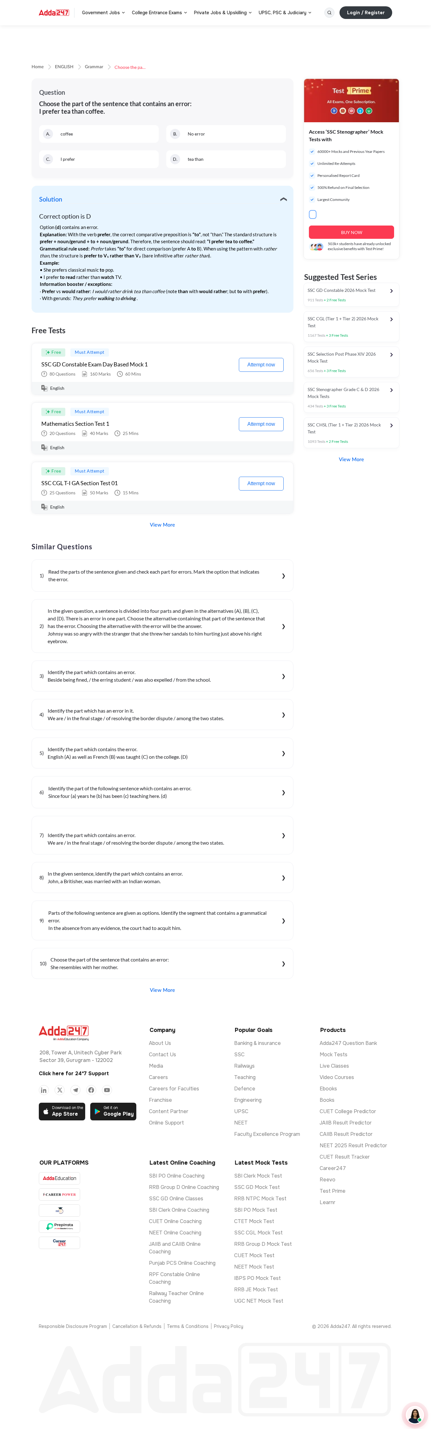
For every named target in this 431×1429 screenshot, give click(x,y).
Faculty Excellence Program (267, 1134)
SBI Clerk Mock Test (258, 1176)
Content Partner (168, 1111)
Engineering (248, 1100)
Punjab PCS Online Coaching (182, 1263)
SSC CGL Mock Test (258, 1232)
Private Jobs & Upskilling (220, 12)
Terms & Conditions (188, 1326)
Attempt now (261, 364)
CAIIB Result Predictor (346, 1134)
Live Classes (334, 1066)
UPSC (241, 1111)
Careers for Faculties (174, 1088)
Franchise (160, 1100)
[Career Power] (59, 1194)
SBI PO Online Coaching (176, 1176)
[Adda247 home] (54, 12)
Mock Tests (333, 1054)
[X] (60, 1090)
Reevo (327, 1179)
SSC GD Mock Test (257, 1187)
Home (38, 67)
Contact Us (162, 1054)
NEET (241, 1122)
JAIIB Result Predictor (346, 1122)
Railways (244, 1066)
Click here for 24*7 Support (74, 1073)
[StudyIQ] (59, 1210)
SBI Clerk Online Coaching (179, 1210)
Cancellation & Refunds (137, 1326)
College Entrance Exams (157, 12)
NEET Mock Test (254, 1266)
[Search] (329, 13)
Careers (158, 1077)
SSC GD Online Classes (176, 1198)
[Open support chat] (415, 1415)
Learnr (327, 1202)
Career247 (333, 1168)
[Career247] (59, 1243)
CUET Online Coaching (175, 1221)
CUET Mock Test (254, 1255)
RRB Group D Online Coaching (184, 1187)
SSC (239, 1054)
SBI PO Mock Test (255, 1210)
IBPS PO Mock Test (257, 1278)
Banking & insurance (257, 1043)
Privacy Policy (228, 1326)
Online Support (166, 1122)
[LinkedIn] (44, 1090)
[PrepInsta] (59, 1227)
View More (162, 525)
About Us (160, 1043)
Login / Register (366, 12)
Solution (50, 199)
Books (327, 1100)
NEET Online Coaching (175, 1232)
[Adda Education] (59, 1178)
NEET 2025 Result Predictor (353, 1145)
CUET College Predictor (348, 1111)
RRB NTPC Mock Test (260, 1198)
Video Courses (337, 1077)
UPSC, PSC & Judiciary (282, 12)
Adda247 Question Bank (348, 1043)
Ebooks (328, 1088)
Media (156, 1066)
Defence (244, 1088)
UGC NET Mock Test (258, 1301)
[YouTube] (107, 1090)
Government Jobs (101, 12)
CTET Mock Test (254, 1221)
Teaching (245, 1077)
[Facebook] (91, 1090)
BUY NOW (351, 232)
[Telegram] (75, 1090)
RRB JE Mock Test (256, 1289)
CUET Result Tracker (345, 1157)
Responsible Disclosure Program (73, 1326)
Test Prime (332, 1191)
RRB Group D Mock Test (263, 1244)
